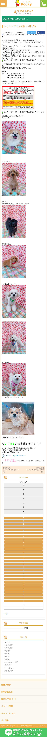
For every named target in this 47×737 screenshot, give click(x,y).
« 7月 (6, 614)
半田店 (6, 654)
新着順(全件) (8, 671)
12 (23, 552)
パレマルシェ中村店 (11, 662)
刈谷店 (6, 656)
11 (23, 548)
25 (23, 591)
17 (23, 567)
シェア (41, 32)
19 (23, 573)
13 (23, 555)
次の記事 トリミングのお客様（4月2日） (35, 470)
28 (23, 601)
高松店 (6, 642)
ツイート (32, 32)
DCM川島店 (8, 645)
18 (23, 570)
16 (23, 564)
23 (23, 585)
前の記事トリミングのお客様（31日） (11, 470)
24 (23, 588)
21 (23, 579)
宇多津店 (7, 651)
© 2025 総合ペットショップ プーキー (36, 725)
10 (23, 545)
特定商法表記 (24, 725)
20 (23, 576)
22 (23, 582)
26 (23, 595)
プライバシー (16, 725)
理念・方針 (9, 725)
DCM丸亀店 (8, 648)
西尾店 (6, 659)
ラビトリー (8, 665)
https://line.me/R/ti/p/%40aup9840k (14, 456)
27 (23, 598)
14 (23, 558)
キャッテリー (9, 668)
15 (23, 561)
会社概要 (3, 725)
